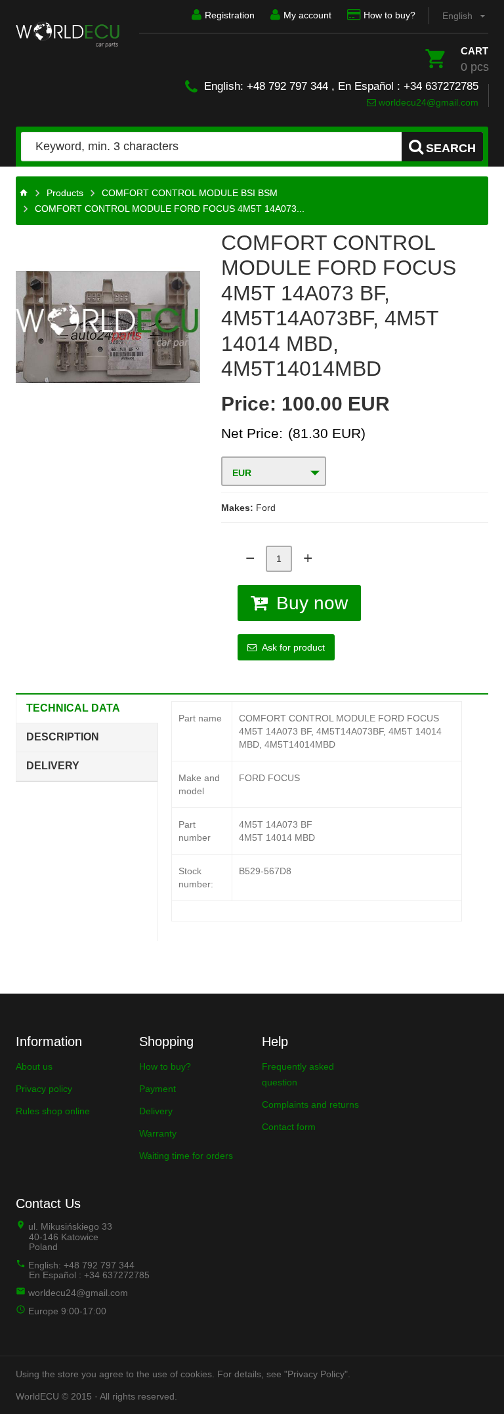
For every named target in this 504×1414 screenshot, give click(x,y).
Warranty (158, 1133)
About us (34, 1066)
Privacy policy (44, 1088)
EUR (241, 473)
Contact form (289, 1126)
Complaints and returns (310, 1104)
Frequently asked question (298, 1074)
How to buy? (389, 15)
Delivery (52, 765)
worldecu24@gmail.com (427, 102)
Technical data (73, 708)
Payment (157, 1088)
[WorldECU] (67, 35)
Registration (230, 15)
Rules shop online (53, 1111)
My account (307, 15)
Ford (266, 507)
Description (62, 736)
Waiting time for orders (186, 1155)
